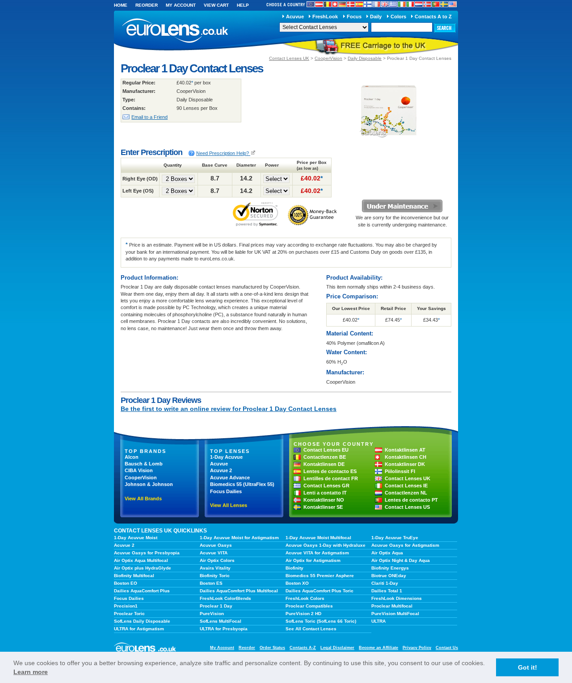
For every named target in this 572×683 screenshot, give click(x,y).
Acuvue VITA (213, 552)
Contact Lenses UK (289, 58)
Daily (376, 16)
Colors (398, 16)
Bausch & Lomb (144, 463)
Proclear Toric (129, 613)
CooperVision (328, 58)
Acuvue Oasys (216, 545)
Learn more (30, 671)
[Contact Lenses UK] (385, 4)
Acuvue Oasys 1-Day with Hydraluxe (326, 545)
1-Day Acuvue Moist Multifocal (318, 537)
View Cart (216, 5)
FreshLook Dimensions (396, 598)
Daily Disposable (365, 58)
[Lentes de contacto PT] (436, 4)
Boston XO (297, 583)
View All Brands (143, 498)
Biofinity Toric (215, 575)
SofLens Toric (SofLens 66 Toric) (321, 621)
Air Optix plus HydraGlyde (142, 568)
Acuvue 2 (221, 470)
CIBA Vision (139, 470)
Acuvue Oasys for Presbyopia (147, 552)
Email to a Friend (149, 117)
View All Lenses (228, 505)
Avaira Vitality (215, 568)
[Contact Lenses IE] (402, 4)
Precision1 (126, 605)
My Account (181, 5)
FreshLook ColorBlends (225, 598)
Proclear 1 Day (216, 605)
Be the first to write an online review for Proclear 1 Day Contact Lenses (228, 408)
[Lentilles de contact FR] (376, 4)
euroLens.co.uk (174, 30)
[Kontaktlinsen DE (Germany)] (342, 4)
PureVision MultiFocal (395, 613)
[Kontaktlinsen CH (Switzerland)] (335, 4)
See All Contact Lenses (311, 628)
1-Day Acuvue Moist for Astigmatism (239, 537)
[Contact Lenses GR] (393, 4)
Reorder (146, 5)
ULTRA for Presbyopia (224, 628)
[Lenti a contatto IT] (410, 4)
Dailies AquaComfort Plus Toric (319, 590)
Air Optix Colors (217, 560)
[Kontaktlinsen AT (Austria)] (319, 4)
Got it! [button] (527, 667)
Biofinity (294, 568)
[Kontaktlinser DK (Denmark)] (351, 4)
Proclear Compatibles (309, 605)
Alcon (132, 457)
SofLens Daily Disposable (142, 621)
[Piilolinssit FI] (368, 4)
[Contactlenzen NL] (419, 4)
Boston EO (125, 583)
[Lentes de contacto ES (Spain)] (359, 4)
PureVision (212, 613)
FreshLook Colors (305, 598)
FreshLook (325, 16)
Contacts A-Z (303, 647)
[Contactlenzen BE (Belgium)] (328, 4)
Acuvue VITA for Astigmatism (317, 552)
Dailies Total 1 (386, 590)
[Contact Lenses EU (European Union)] (311, 4)
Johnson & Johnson (149, 484)
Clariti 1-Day (384, 583)
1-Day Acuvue (226, 457)
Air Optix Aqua (387, 552)
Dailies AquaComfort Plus (142, 590)
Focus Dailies (226, 491)
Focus (354, 16)
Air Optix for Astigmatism (313, 560)
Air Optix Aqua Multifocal (141, 560)
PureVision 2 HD (303, 613)
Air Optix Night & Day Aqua (400, 560)
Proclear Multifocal (391, 605)
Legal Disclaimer (337, 647)
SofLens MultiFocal (220, 621)
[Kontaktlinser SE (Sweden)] (444, 4)
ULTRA (378, 621)
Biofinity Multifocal (134, 575)
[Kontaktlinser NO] (427, 4)
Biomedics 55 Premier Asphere (320, 575)
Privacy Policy (417, 647)
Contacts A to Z (433, 16)
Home (120, 5)
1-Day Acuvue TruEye (394, 537)
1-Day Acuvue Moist (135, 537)
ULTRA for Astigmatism (139, 628)
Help (243, 5)
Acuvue (295, 16)
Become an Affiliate (378, 647)
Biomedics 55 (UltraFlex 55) (242, 484)
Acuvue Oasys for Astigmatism (405, 545)
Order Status (272, 647)
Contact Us (447, 647)
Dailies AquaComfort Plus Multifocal (239, 590)
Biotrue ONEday (388, 575)
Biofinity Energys (390, 568)
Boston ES (211, 583)
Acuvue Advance (230, 477)
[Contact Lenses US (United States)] (453, 4)
